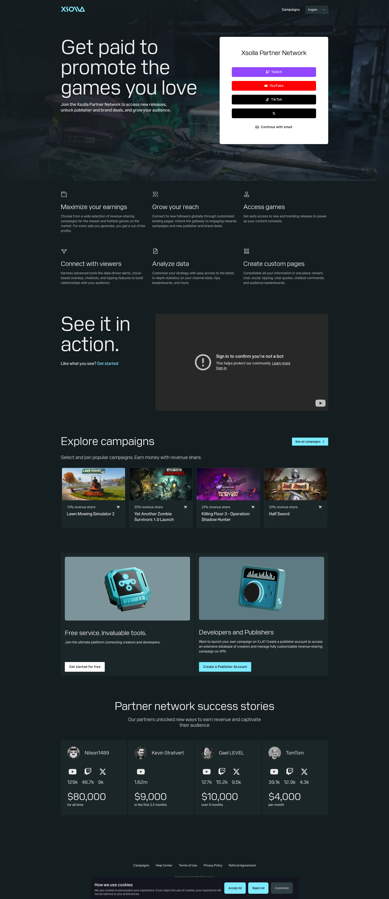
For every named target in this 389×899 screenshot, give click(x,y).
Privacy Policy (213, 865)
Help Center (164, 865)
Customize (282, 888)
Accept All (235, 888)
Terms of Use (188, 865)
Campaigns (141, 865)
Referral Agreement (242, 865)
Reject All (258, 888)
